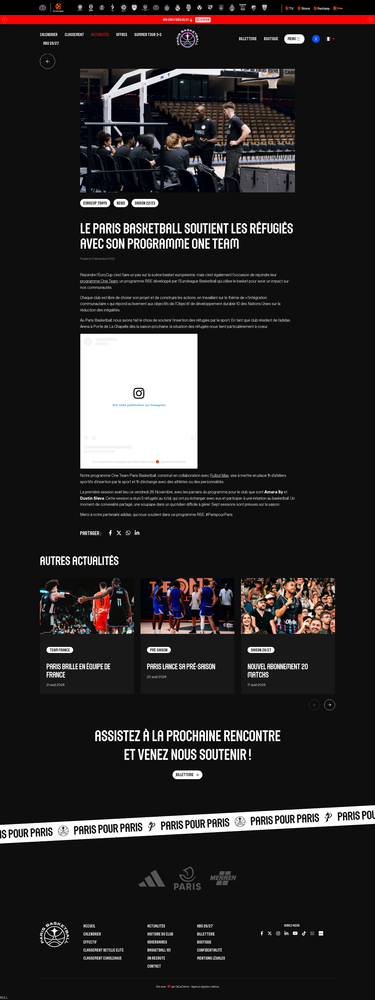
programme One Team (99, 281)
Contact (154, 966)
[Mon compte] (316, 39)
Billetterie (248, 38)
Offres (121, 34)
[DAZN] (312, 933)
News (121, 203)
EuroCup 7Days (95, 203)
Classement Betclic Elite (103, 950)
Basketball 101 (159, 950)
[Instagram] (278, 933)
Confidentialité (209, 950)
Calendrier (49, 34)
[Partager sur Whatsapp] (128, 533)
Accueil (89, 926)
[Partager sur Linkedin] (137, 533)
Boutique (271, 38)
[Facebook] (261, 933)
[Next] (329, 704)
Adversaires (157, 942)
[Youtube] (295, 933)
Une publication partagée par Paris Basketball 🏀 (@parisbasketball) (139, 461)
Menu (292, 38)
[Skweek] (321, 933)
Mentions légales (211, 958)
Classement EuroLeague (102, 958)
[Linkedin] (286, 933)
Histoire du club (160, 934)
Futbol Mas (219, 475)
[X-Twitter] (270, 933)
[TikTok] (304, 933)
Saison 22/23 (145, 203)
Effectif (90, 942)
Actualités (100, 34)
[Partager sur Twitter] (119, 533)
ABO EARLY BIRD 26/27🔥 (186, 19)
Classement (74, 34)
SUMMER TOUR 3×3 (147, 34)
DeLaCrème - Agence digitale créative (197, 986)
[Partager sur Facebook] (110, 533)
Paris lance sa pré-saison (181, 667)
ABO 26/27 (51, 43)
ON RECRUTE (156, 958)
